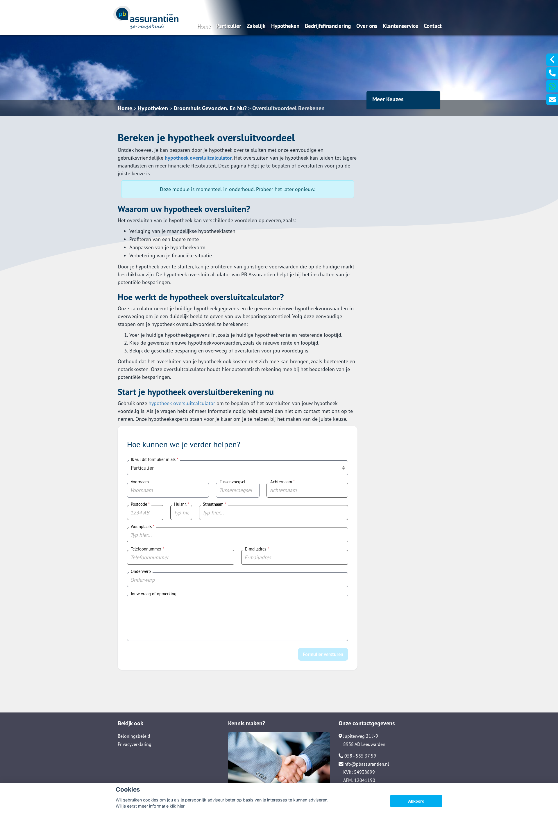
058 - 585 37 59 (359, 756)
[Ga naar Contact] (279, 766)
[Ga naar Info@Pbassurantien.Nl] (552, 99)
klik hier (177, 805)
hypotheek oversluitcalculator (198, 157)
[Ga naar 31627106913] (552, 86)
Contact (433, 25)
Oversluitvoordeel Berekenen (288, 108)
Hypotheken (285, 25)
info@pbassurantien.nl (366, 764)
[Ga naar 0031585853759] (552, 73)
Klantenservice (400, 25)
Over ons (366, 25)
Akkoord (416, 801)
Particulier (228, 25)
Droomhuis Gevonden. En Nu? (210, 108)
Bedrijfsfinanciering (328, 25)
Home (204, 25)
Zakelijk (256, 25)
